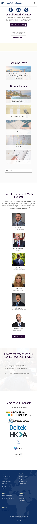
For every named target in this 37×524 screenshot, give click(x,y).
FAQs (20, 479)
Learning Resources (6, 481)
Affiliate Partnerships (7, 495)
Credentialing (5, 483)
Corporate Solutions (6, 476)
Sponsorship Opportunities (8, 498)
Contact (21, 495)
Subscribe (4, 488)
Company (4, 486)
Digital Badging (23, 476)
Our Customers (23, 503)
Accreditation (22, 483)
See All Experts (18, 336)
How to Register (23, 481)
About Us (21, 498)
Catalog (3, 479)
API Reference (5, 510)
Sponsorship (22, 500)
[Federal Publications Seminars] (3, 3)
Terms (13, 518)
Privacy (18, 518)
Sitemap (24, 518)
